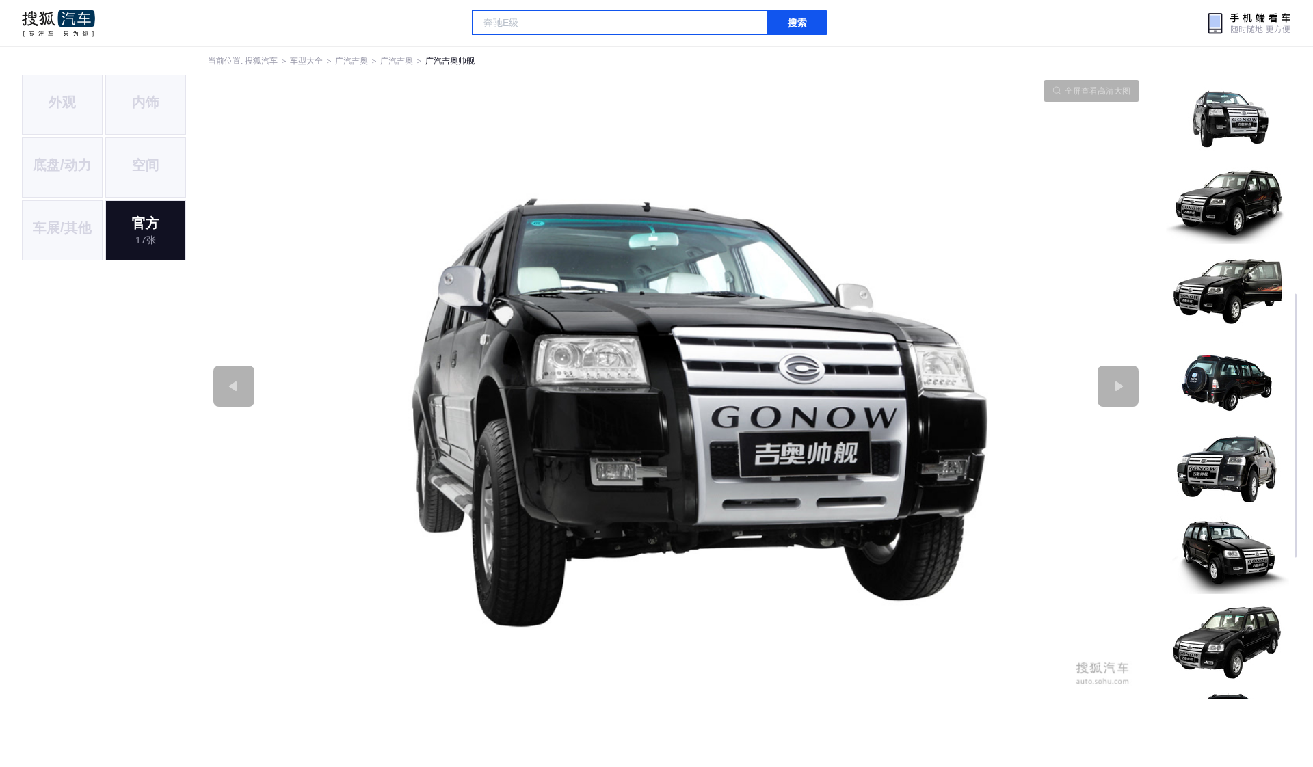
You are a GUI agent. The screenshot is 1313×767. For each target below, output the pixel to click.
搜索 (797, 22)
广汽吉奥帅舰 (450, 61)
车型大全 (306, 61)
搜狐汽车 (58, 23)
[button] (442, 387)
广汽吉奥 (351, 61)
